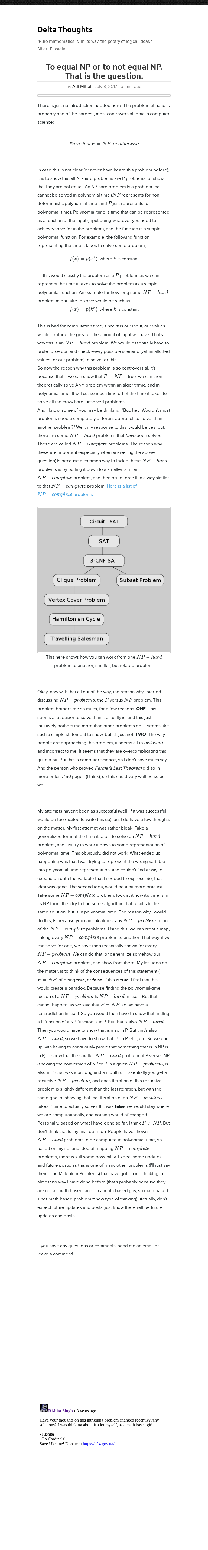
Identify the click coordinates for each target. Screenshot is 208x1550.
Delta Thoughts (65, 30)
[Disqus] (104, 1330)
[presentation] (100, 143)
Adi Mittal (81, 86)
